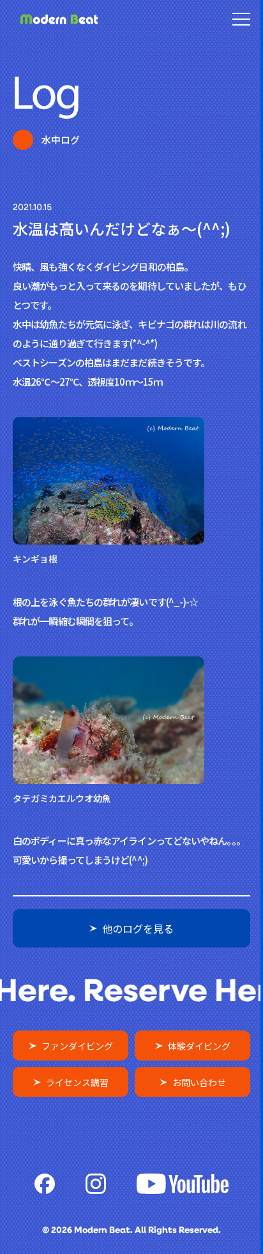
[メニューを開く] (241, 19)
